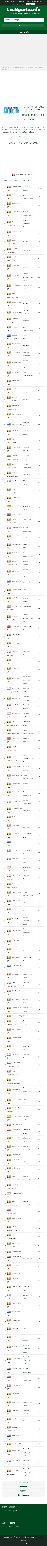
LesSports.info (23, 9)
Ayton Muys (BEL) (17, 1444)
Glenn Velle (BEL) (17, 1124)
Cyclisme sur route (18, 67)
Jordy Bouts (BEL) (17, 1273)
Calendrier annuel (23, 1)
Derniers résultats (36, 1)
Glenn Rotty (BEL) (17, 1016)
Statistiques (23, 1482)
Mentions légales (10, 1510)
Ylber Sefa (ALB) (16, 514)
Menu (26, 31)
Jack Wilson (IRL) (17, 802)
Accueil (7, 67)
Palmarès (23, 1491)
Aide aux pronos (10, 1)
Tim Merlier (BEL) (17, 312)
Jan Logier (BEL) (16, 1154)
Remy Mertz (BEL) (17, 698)
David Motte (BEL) (17, 1251)
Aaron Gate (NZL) (17, 424)
